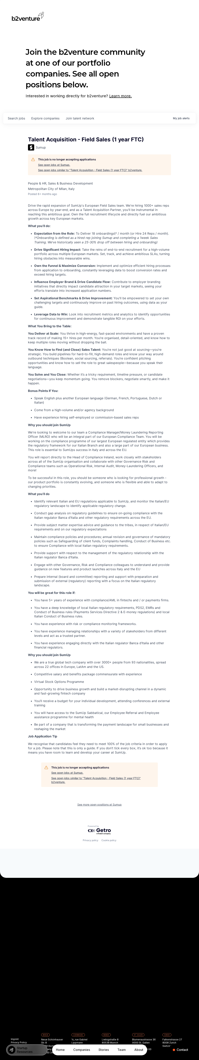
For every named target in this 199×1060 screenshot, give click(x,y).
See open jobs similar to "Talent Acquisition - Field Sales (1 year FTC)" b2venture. (90, 170)
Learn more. (120, 96)
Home (60, 1050)
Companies (81, 1050)
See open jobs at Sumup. (54, 164)
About (138, 1050)
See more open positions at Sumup (99, 804)
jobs (16, 118)
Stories (104, 1050)
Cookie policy (108, 840)
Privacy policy (90, 840)
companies (45, 118)
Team (121, 1050)
